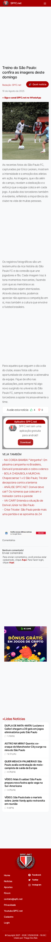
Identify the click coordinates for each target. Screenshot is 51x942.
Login (7, 922)
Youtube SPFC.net (13, 910)
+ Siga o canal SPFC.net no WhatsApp (21, 97)
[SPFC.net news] (25, 533)
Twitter (35, 880)
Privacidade (10, 904)
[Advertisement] (25, 34)
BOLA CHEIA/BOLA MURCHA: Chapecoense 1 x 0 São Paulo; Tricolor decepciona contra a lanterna (24, 478)
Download (25, 442)
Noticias (8, 881)
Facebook (36, 875)
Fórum (7, 893)
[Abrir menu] (45, 3)
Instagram (36, 884)
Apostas (8, 887)
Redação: (11, 84)
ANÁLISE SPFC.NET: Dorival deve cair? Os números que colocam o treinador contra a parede (23, 491)
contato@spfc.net (13, 899)
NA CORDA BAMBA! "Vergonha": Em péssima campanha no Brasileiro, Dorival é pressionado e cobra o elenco (25, 464)
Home (7, 875)
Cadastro (8, 916)
